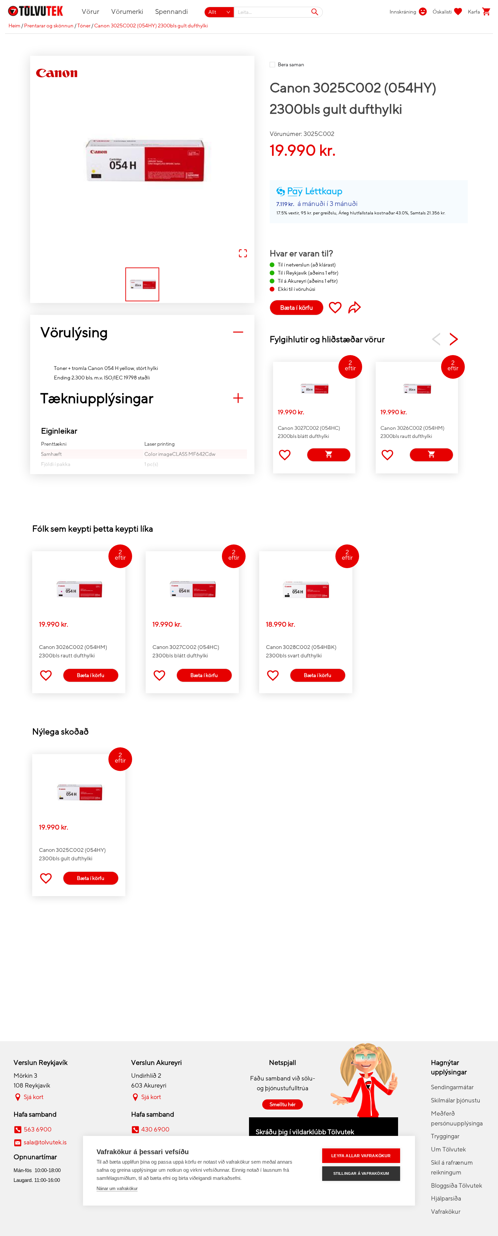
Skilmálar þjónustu (455, 1100)
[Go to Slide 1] (142, 284)
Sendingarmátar (452, 1087)
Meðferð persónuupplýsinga (457, 1118)
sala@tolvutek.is (45, 1142)
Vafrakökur (445, 1212)
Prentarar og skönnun (49, 25)
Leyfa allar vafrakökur (361, 1155)
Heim (14, 25)
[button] (142, 160)
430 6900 (155, 1129)
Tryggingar (445, 1136)
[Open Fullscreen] (242, 254)
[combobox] (278, 12)
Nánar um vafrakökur (117, 1188)
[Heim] (39, 12)
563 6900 (37, 1129)
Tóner (83, 25)
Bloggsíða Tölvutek (456, 1186)
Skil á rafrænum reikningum (452, 1167)
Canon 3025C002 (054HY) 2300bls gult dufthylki (151, 25)
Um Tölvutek (448, 1149)
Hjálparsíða (446, 1198)
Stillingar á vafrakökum (361, 1173)
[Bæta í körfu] (329, 455)
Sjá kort (33, 1097)
